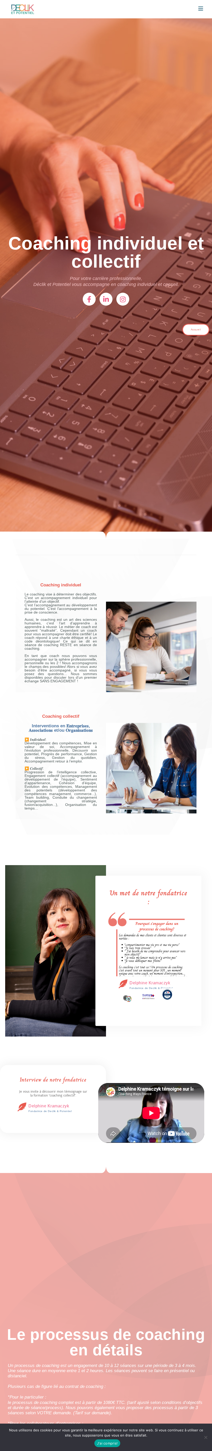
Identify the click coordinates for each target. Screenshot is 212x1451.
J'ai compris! (107, 1443)
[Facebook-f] (89, 299)
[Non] (205, 1437)
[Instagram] (122, 299)
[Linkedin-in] (106, 299)
